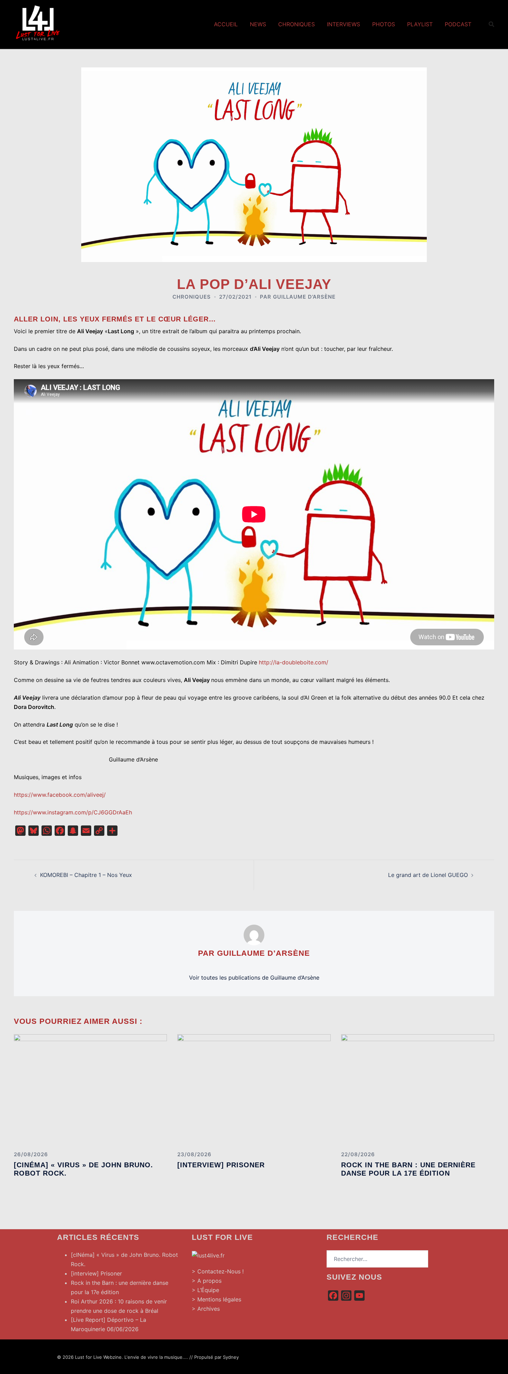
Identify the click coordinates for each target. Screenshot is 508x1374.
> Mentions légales (216, 1299)
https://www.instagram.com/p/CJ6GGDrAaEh (73, 812)
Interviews (343, 24)
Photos (383, 24)
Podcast (458, 24)
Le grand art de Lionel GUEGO (428, 874)
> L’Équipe (205, 1290)
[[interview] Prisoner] (253, 1089)
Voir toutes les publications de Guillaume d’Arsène (254, 977)
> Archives (206, 1308)
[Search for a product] (491, 24)
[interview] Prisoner (221, 1165)
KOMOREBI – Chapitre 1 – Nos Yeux (86, 874)
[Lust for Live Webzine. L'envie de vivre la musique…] (38, 23)
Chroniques (296, 24)
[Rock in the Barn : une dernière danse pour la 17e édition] (417, 1089)
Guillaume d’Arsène (304, 296)
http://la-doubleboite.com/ (293, 662)
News (258, 24)
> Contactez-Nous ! (218, 1271)
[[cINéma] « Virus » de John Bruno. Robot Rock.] (90, 1089)
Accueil (226, 24)
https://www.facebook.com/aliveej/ (60, 794)
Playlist (420, 24)
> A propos (207, 1280)
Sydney (231, 1357)
